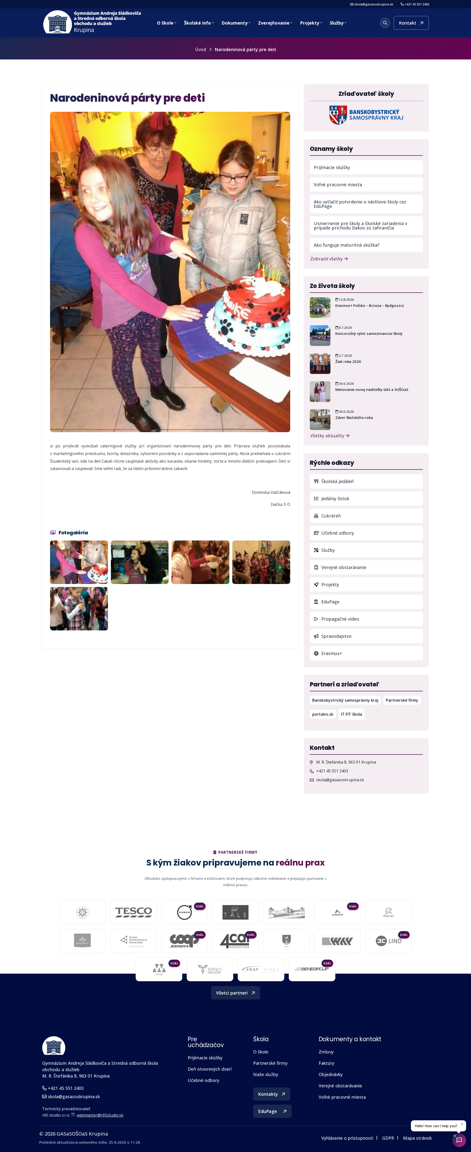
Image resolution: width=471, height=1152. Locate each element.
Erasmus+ (331, 653)
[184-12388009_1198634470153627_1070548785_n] (79, 562)
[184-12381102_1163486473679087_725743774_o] (200, 562)
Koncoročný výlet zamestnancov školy (369, 333)
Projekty (309, 23)
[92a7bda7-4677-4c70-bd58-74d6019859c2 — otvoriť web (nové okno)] (82, 941)
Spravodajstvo (336, 636)
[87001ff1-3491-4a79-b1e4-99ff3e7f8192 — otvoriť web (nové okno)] (388, 912)
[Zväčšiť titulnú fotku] (170, 272)
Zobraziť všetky (327, 258)
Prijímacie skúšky (332, 167)
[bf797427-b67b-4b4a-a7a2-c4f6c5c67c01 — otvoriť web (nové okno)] (159, 969)
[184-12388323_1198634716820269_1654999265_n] (140, 562)
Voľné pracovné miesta (338, 184)
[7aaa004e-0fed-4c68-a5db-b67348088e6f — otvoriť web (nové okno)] (235, 912)
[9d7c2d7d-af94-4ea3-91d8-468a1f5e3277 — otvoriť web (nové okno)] (184, 941)
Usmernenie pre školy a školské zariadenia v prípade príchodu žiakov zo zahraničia (360, 225)
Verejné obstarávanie (343, 567)
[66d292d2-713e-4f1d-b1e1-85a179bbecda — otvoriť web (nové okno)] (184, 912)
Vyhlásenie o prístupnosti (347, 1138)
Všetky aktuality (327, 435)
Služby (336, 23)
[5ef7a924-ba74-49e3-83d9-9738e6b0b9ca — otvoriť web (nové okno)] (261, 969)
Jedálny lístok (371, 498)
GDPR (388, 1138)
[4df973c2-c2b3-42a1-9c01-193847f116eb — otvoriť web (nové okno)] (312, 969)
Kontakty (268, 1094)
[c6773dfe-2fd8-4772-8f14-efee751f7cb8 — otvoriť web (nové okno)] (388, 941)
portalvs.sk (324, 714)
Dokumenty (235, 23)
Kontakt (407, 23)
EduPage (371, 601)
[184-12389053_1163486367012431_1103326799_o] (261, 562)
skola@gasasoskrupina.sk (373, 4)
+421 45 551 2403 (417, 4)
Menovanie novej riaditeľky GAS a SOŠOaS (371, 389)
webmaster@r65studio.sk (100, 1115)
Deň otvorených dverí (210, 1069)
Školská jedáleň (337, 481)
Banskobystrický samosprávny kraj (346, 700)
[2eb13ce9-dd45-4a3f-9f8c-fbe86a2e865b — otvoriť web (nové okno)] (133, 912)
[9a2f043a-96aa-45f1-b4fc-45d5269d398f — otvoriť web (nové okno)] (133, 941)
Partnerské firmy (402, 700)
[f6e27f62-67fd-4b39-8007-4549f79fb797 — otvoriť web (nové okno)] (286, 941)
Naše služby (265, 1074)
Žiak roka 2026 (348, 361)
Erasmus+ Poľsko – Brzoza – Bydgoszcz (369, 305)
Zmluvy (326, 1052)
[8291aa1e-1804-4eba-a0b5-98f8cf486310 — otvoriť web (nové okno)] (337, 912)
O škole (165, 23)
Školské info (197, 23)
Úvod (200, 49)
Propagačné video (339, 619)
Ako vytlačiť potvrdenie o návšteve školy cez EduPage (360, 204)
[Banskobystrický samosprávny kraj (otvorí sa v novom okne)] (366, 115)
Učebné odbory (337, 533)
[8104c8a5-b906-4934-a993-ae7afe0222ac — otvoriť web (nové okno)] (286, 912)
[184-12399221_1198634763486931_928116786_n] (79, 608)
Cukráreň (330, 516)
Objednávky (331, 1074)
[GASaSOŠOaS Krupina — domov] (92, 22)
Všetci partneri (232, 993)
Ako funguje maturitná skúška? (346, 245)
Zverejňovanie (273, 23)
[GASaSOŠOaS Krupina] (53, 1046)
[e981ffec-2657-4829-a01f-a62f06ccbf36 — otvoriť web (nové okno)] (337, 941)
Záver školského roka (354, 417)
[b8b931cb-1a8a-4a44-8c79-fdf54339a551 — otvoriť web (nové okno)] (210, 969)
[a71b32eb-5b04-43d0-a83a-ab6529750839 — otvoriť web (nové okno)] (235, 941)
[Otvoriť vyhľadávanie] (385, 23)
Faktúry (326, 1063)
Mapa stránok (417, 1138)
